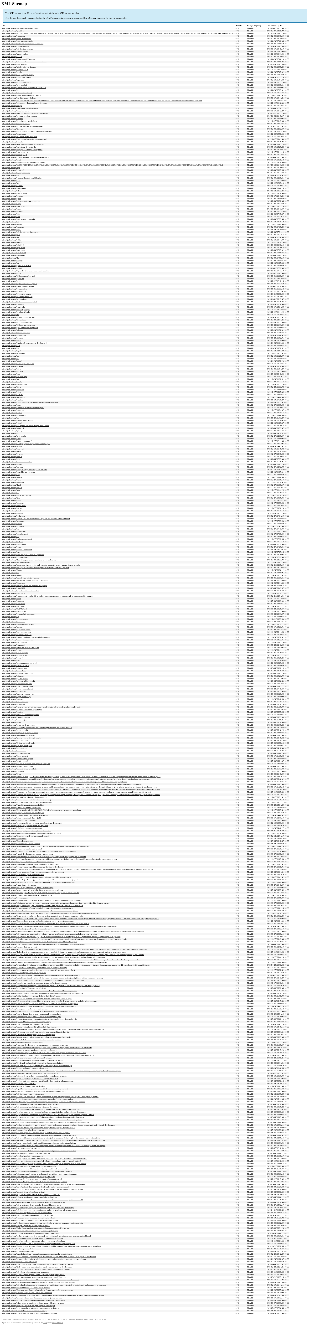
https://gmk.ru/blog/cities (11, 214)
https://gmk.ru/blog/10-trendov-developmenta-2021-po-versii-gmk (27, 895)
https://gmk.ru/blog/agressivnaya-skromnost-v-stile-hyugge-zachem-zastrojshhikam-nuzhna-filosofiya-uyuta (42, 993)
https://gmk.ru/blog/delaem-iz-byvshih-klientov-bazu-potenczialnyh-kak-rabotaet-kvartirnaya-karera (39, 991)
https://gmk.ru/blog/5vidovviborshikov (16, 82)
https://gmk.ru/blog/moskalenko (14, 506)
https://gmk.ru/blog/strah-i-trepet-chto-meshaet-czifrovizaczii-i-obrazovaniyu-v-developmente (37, 1267)
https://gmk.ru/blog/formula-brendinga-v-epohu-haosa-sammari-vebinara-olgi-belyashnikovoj (37, 1254)
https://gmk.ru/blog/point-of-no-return (16, 629)
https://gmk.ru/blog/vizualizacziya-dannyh (17, 420)
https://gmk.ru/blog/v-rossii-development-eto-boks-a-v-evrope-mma (27, 854)
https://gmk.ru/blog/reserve (12, 224)
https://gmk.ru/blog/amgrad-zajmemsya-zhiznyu (20, 733)
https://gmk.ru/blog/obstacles (12, 395)
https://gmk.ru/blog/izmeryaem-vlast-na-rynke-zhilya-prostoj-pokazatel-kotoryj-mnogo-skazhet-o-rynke (41, 565)
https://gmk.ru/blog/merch (11, 598)
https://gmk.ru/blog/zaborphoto (13, 255)
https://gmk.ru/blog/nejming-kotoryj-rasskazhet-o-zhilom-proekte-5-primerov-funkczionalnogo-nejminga (41, 900)
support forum (57, 1323)
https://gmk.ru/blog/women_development (17, 766)
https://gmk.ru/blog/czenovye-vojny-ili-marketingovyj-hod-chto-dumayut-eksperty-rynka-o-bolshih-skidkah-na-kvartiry (47, 1047)
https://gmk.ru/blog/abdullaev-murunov (16, 635)
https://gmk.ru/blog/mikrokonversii (15, 534)
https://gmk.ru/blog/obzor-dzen (13, 704)
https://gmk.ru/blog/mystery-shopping (16, 173)
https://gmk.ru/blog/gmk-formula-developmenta (20, 328)
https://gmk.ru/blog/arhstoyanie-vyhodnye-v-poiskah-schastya (25, 1009)
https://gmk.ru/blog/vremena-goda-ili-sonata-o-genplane (23, 555)
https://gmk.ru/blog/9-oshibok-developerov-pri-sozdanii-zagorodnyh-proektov (31, 1040)
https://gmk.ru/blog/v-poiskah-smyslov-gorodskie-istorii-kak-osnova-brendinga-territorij (35, 1089)
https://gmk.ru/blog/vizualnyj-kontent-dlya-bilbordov (22, 178)
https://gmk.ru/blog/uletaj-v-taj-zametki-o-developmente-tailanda (26, 1226)
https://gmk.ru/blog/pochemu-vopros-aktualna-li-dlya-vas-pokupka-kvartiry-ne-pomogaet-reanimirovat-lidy (42, 1223)
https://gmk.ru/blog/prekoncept (13, 206)
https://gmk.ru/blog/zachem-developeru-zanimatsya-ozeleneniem (26, 1153)
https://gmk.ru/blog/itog (11, 433)
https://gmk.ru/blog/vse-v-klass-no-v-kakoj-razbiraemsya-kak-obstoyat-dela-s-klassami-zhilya (37, 1066)
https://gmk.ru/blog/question (12, 196)
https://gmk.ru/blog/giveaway (13, 278)
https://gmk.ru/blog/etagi (11, 552)
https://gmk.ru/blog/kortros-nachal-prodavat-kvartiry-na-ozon (25, 815)
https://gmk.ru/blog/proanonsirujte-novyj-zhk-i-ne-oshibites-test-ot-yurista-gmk (31, 1017)
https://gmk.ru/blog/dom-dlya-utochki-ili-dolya (19, 121)
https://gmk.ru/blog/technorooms (14, 134)
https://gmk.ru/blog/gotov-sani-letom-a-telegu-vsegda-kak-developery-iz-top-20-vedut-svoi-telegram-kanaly (42, 1189)
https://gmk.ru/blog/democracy (13, 583)
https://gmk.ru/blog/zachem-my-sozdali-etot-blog (20, 28)
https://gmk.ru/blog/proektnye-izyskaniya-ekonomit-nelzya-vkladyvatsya (29, 1050)
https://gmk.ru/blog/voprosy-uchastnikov (17, 297)
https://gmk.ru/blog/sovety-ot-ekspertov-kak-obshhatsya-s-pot (25, 113)
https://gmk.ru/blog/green (11, 199)
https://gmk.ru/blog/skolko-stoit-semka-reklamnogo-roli (23, 144)
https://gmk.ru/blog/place (11, 500)
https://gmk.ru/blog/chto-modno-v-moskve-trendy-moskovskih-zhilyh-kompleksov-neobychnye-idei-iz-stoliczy (44, 857)
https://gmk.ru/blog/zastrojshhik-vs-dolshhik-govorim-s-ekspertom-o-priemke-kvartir (34, 1091)
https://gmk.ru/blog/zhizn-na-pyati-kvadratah (19, 1084)
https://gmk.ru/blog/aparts (11, 722)
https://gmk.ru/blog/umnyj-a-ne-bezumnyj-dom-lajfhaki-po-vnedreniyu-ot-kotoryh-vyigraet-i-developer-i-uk (43, 1117)
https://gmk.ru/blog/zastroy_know (14, 193)
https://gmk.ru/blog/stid (10, 315)
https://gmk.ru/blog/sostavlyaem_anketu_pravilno (20, 578)
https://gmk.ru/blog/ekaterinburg (14, 291)
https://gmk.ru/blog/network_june (14, 668)
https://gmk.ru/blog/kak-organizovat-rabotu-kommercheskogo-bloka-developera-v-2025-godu (37, 1264)
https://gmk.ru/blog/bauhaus (12, 513)
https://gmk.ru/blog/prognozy (13, 601)
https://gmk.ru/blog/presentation (14, 188)
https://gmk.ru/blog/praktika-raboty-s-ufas (17, 41)
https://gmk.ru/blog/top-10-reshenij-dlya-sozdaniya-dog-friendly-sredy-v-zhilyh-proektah (35, 1187)
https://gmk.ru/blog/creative (12, 211)
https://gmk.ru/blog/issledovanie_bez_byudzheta (20, 232)
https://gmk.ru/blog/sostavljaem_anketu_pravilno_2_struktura (25, 580)
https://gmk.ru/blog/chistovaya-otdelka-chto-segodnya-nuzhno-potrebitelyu (30, 1231)
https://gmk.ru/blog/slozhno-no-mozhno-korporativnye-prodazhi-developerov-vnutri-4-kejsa (37, 998)
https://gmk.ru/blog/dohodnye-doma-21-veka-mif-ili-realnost (25, 1068)
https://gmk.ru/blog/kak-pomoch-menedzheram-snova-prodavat (26, 1024)
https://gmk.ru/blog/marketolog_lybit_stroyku (19, 147)
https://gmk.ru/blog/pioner (11, 281)
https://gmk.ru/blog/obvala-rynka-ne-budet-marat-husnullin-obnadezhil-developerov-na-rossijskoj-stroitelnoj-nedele (45, 924)
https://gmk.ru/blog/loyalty (12, 351)
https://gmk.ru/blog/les (10, 418)
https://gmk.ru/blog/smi (10, 379)
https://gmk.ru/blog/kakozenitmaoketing (17, 93)
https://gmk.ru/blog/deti (10, 348)
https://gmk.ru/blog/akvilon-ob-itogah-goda (18, 743)
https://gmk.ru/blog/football (12, 361)
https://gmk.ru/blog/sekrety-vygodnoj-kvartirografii (21, 738)
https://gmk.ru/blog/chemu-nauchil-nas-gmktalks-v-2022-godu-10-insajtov (30, 1073)
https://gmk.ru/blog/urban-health (14, 611)
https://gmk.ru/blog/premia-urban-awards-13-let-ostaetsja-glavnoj (26, 800)
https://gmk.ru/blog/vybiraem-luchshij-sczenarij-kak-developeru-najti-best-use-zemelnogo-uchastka (39, 1135)
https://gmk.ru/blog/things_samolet (15, 756)
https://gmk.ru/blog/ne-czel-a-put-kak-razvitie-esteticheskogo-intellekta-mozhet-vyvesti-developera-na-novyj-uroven (45, 1122)
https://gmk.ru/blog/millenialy (13, 526)
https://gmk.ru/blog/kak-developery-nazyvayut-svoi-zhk (23, 1094)
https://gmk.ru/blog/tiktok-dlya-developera (18, 364)
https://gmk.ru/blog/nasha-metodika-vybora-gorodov (21, 201)
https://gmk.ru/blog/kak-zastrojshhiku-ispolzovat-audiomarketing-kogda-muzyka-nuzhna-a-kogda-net (40, 911)
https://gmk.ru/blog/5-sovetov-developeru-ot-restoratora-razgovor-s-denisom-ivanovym (35, 1045)
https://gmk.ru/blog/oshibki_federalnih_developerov (21, 807)
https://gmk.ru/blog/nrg (10, 617)
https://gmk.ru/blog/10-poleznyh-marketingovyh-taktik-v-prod (25, 157)
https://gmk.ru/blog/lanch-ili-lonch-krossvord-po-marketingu (24, 797)
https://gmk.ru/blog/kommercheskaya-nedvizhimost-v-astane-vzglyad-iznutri (30, 1233)
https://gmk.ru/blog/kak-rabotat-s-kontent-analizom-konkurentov (26, 1272)
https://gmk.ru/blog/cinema (12, 524)
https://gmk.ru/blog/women (12, 464)
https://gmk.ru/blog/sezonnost (13, 521)
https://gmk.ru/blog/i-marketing (13, 250)
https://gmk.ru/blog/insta (11, 374)
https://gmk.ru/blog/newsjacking (14, 335)
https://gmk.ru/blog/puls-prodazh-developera (18, 614)
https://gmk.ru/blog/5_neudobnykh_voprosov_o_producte (24, 973)
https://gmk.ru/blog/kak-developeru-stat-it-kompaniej (22, 828)
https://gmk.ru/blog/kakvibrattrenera (15, 46)
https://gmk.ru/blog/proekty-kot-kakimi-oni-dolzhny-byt (23, 813)
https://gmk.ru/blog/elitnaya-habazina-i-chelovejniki (21, 818)
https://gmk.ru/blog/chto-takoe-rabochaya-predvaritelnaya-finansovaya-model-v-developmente (37, 1290)
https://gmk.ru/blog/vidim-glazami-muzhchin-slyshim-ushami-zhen (27, 131)
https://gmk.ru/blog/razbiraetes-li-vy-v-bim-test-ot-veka (22, 1042)
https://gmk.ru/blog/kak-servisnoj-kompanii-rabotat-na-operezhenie (27, 1213)
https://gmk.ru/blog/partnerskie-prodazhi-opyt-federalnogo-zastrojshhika (29, 1166)
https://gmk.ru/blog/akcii (11, 346)
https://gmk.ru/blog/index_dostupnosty (16, 39)
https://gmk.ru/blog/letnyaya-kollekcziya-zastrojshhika (22, 149)
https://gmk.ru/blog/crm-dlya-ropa (14, 655)
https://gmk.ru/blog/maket (11, 209)
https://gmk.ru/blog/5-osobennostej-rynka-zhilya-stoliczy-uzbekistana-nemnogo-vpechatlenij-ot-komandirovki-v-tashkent (47, 596)
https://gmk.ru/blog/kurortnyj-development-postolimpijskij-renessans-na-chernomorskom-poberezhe (39, 1019)
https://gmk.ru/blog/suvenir (12, 242)
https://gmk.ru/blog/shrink (11, 485)
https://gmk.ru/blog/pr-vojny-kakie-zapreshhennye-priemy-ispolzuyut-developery (32, 867)
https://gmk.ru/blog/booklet (12, 57)
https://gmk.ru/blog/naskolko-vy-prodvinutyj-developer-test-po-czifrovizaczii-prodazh (34, 983)
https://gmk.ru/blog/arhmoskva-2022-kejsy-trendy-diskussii (24, 988)
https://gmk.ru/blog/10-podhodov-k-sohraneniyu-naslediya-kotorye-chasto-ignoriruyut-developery (39, 851)
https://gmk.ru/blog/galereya (12, 431)
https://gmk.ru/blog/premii (11, 660)
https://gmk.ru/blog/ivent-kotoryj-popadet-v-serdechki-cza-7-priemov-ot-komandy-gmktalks (36, 1037)
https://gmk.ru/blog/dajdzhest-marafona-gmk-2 (19, 284)
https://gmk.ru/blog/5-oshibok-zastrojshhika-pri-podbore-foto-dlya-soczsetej (30, 864)
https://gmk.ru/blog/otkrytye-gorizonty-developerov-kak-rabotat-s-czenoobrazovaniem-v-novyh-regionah (41, 1161)
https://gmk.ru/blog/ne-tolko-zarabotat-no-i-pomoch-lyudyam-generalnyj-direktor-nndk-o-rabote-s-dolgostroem (44, 1112)
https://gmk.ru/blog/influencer (13, 676)
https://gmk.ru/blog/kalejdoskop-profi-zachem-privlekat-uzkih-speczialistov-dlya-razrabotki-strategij (39, 1174)
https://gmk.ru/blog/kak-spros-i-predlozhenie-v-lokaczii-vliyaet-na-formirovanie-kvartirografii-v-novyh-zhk (42, 1200)
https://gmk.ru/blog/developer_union (15, 666)
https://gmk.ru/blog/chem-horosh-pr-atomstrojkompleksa (23, 875)
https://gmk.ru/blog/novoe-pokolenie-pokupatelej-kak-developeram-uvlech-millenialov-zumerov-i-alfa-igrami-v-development (49, 1256)
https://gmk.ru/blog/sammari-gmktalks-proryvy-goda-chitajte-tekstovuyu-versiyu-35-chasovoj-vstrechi (40, 893)
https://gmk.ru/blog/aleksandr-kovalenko (17, 684)
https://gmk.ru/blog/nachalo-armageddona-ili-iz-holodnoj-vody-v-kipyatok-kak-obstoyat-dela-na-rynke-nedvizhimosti (46, 1236)
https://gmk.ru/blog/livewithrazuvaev (15, 619)
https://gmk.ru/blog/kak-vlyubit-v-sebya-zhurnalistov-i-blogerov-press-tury (30, 402)
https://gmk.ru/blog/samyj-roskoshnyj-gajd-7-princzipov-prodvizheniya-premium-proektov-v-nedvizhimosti (42, 906)
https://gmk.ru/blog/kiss (10, 529)
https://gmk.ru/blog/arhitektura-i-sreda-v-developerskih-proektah (26, 1287)
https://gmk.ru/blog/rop (10, 263)
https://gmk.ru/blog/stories (11, 451)
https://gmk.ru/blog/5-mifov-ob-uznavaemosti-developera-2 (24, 343)
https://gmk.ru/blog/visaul (11, 229)
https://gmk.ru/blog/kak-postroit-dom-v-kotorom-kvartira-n (24, 62)
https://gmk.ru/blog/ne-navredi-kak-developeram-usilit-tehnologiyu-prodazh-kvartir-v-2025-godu (38, 1282)
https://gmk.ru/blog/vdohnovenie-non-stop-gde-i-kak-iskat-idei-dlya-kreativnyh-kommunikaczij (38, 1081)
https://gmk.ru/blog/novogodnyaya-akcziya (18, 75)
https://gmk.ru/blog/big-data (12, 371)
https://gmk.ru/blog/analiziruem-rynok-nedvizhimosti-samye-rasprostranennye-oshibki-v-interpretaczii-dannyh (43, 1102)
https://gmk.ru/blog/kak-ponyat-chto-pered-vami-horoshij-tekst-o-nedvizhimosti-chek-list (35, 1032)
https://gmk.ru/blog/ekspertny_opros (15, 111)
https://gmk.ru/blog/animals (12, 268)
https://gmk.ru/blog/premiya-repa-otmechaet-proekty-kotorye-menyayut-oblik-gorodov (34, 1277)
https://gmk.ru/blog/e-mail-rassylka (15, 653)
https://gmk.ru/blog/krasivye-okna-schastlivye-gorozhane (23, 1130)
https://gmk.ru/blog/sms (10, 237)
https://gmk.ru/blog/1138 (11, 180)
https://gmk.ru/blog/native (11, 369)
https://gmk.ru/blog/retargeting (13, 353)
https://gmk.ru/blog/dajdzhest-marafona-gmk (18, 276)
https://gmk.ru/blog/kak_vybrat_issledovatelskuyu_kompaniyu (25, 426)
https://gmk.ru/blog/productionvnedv (16, 51)
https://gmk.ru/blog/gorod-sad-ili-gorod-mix (18, 725)
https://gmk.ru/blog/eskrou (12, 508)
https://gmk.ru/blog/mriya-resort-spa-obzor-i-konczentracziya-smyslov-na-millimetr (33, 872)
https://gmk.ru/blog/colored (12, 446)
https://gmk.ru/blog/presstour (12, 400)
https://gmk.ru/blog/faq (10, 356)
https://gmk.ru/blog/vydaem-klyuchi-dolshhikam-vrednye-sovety (26, 1022)
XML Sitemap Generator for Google (99, 18)
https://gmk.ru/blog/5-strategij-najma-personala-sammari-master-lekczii (28, 1218)
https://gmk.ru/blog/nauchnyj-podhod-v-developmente (22, 1156)
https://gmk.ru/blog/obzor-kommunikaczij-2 (18, 317)
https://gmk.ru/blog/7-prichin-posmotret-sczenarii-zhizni (23, 805)
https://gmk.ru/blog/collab (11, 511)
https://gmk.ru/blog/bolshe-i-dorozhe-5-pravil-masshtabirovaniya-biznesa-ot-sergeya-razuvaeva (37, 908)
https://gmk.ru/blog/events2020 (13, 588)
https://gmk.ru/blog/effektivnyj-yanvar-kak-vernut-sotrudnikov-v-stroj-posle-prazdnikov (35, 1076)
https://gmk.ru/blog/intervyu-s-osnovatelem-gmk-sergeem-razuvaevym (28, 1306)
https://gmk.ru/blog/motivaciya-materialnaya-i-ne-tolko (22, 126)
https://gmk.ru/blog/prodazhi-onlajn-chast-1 (18, 624)
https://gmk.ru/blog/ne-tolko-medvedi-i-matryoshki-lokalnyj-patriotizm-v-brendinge (33, 1241)
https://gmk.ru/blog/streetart (12, 477)
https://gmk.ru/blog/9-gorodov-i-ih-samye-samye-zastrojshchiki (25, 271)
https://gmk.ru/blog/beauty (12, 382)
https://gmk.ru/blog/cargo (11, 204)
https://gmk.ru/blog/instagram (13, 410)
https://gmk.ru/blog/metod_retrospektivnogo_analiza (21, 95)
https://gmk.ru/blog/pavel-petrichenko (16, 312)
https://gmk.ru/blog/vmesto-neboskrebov (17, 549)
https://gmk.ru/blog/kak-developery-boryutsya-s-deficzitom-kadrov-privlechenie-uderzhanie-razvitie (39, 1210)
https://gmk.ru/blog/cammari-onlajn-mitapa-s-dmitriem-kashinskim (27, 1293)
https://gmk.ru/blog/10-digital (13, 170)
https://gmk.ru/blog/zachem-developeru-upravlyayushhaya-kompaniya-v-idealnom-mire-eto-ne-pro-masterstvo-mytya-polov (48, 1055)
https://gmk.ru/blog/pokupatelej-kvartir (16, 294)
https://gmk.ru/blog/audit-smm (13, 699)
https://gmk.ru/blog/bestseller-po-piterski (17, 495)
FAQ (45, 1323)
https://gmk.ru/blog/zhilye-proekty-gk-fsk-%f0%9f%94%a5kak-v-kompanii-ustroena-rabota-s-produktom (41, 810)
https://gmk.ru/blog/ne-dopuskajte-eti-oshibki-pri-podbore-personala (27, 1215)
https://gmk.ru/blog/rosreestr (12, 467)
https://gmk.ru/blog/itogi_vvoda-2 (14, 85)
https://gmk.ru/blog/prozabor (12, 119)
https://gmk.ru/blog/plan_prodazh (14, 64)
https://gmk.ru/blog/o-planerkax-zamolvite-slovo (20, 108)
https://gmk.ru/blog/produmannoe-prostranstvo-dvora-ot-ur (24, 88)
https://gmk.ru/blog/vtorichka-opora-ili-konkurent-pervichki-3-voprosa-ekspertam (32, 1060)
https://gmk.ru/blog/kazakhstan (13, 604)
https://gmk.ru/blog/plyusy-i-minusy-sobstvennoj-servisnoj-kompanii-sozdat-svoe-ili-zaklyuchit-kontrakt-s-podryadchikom (48, 1115)
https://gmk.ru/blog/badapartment (14, 384)
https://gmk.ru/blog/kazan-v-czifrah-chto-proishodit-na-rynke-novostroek (29, 1313)
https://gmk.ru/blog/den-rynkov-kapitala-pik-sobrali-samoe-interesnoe (28, 862)
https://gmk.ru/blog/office (11, 191)
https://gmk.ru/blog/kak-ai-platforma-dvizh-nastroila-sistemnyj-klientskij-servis (31, 1205)
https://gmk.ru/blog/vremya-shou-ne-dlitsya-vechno (21, 1148)
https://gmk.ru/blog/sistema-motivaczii (16, 333)
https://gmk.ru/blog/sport (11, 490)
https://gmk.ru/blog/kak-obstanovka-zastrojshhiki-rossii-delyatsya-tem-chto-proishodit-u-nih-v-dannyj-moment (43, 944)
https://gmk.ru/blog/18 (10, 493)
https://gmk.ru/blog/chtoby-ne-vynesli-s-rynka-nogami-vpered (25, 836)
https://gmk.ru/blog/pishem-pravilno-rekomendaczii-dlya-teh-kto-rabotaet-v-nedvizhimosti (36, 518)
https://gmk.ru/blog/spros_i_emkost (15, 54)
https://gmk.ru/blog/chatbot (12, 570)
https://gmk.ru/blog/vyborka (12, 142)
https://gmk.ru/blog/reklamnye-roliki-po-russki (19, 137)
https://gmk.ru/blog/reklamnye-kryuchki (17, 562)
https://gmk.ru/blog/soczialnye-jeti (14, 155)
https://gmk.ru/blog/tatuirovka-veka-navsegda (19, 820)
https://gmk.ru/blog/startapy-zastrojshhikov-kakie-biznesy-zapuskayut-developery (32, 890)
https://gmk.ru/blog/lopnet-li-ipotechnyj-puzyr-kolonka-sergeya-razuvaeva (30, 1078)
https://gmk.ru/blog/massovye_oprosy (16, 124)
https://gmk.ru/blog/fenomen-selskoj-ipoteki (18, 681)
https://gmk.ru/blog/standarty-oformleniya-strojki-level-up (23, 1086)
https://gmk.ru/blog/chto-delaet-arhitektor (17, 841)
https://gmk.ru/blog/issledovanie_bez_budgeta (19, 67)
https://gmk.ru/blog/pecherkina (13, 516)
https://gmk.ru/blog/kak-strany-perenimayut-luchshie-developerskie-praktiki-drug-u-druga (36, 1269)
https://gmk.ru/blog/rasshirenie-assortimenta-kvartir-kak (22, 44)
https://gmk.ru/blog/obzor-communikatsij (17, 689)
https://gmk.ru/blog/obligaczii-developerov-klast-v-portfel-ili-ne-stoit (27, 802)
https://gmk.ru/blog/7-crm (11, 480)
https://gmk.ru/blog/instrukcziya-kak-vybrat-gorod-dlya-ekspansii (26, 637)
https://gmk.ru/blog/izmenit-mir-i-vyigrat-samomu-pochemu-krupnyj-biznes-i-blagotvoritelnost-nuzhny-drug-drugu (45, 846)
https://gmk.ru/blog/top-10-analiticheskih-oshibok (20, 591)
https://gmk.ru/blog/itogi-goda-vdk (15, 740)
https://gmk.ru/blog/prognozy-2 (14, 645)
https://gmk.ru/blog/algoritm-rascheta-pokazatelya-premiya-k (24, 139)
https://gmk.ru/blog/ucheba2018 (14, 253)
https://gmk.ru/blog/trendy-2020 (14, 593)
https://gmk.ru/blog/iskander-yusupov (16, 309)
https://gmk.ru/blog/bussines (12, 366)
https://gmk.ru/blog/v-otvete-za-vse (15, 152)
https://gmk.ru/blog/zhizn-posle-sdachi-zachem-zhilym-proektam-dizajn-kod (30, 1104)
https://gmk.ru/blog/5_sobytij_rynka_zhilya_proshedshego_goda (26, 444)
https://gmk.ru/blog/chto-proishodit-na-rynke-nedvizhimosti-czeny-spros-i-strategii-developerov (38, 921)
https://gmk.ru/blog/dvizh (11, 774)
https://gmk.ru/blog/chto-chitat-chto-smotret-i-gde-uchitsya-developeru (28, 1176)
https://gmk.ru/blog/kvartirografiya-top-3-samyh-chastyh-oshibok (26, 831)
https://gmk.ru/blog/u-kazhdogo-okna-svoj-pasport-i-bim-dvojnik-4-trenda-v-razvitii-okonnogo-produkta (41, 880)
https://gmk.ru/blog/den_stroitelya (14, 377)
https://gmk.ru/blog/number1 (12, 186)
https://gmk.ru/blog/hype (11, 459)
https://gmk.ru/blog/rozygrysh (13, 428)
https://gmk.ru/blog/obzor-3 (12, 658)
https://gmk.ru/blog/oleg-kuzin (13, 307)
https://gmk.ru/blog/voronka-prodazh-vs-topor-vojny (22, 709)
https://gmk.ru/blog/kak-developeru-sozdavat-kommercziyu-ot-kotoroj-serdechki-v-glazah (36, 1133)
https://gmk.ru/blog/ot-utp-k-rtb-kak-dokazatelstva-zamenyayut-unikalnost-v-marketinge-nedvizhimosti (40, 1280)
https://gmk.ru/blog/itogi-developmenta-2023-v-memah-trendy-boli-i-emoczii (31, 1195)
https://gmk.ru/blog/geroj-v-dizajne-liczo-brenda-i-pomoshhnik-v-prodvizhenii (31, 1014)
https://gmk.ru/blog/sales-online (13, 622)
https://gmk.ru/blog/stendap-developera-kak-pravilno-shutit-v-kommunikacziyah (32, 1179)
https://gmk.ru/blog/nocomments (14, 415)
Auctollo (122, 18)
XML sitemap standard (69, 13)
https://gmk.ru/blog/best (11, 475)
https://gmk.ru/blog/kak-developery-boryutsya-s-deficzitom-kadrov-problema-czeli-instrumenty (38, 1207)
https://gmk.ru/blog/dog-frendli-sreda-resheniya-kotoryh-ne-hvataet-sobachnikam (32, 1063)
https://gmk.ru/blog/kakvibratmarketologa (17, 49)
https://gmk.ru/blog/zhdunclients (14, 320)
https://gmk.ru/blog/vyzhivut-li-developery (18, 1251)
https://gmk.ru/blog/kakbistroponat (15, 69)
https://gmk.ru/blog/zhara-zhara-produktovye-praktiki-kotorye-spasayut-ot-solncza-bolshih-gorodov (39, 1011)
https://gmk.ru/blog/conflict (12, 413)
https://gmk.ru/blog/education (13, 389)
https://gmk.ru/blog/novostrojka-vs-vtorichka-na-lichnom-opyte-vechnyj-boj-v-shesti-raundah (37, 727)
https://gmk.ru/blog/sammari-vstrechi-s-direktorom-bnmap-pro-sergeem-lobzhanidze (33, 1300)
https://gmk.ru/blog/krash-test (13, 771)
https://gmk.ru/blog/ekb (10, 175)
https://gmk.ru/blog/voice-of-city (14, 671)
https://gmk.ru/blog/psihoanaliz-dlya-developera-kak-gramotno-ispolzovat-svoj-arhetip (34, 1182)
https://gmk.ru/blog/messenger (13, 227)
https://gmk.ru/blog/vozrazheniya (14, 289)
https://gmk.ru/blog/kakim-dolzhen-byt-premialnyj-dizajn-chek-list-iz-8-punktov (32, 996)
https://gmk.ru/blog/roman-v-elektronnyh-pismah (20, 715)
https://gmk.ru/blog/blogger (12, 260)
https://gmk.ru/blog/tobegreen (13, 503)
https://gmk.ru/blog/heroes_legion (14, 720)
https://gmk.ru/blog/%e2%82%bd (14, 609)
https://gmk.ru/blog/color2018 (13, 245)
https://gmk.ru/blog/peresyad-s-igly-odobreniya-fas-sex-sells (24, 469)
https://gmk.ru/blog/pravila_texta (14, 751)
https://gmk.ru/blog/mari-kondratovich (16, 632)
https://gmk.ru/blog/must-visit (13, 449)
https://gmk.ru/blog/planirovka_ (14, 36)
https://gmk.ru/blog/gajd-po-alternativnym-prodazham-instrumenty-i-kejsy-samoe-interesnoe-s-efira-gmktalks (43, 980)
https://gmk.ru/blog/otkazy (12, 547)
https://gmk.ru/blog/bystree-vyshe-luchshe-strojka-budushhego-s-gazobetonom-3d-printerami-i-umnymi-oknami (44, 1259)
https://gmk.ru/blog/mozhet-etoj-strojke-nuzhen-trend (22, 849)
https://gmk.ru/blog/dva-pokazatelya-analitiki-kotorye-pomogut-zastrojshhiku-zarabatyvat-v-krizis (38, 970)
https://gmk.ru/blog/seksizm (12, 575)
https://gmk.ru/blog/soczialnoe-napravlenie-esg (19, 1262)
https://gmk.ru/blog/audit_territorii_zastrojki (18, 219)
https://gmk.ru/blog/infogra (12, 106)
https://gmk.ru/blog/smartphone (13, 397)
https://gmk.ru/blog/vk (10, 358)
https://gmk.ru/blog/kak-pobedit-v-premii (17, 686)
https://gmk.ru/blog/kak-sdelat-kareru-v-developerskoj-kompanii (26, 764)
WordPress (50, 18)
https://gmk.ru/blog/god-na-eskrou (15, 678)
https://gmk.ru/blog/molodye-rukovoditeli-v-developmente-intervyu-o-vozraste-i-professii (35, 568)
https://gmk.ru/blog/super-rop (13, 80)
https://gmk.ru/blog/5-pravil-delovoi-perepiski (19, 885)
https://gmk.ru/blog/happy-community (16, 697)
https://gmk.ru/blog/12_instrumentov (15, 898)
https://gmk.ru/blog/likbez (11, 387)
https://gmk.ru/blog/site (10, 258)
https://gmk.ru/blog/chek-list (12, 542)
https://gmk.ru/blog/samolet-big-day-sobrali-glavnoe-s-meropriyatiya (27, 887)
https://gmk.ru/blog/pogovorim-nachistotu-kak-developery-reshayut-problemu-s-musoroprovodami (39, 1151)
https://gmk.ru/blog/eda (10, 537)
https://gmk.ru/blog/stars (11, 498)
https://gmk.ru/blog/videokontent (14, 838)
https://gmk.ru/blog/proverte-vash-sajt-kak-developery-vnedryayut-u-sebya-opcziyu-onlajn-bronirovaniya (41, 707)
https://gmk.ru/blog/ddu (11, 90)
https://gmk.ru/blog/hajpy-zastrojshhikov (17, 462)
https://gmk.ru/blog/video (11, 392)
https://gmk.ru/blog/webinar (12, 627)
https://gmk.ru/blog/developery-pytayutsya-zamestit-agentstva (25, 826)
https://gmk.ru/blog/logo (11, 168)
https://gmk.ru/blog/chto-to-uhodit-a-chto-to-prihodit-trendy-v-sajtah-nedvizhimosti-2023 (35, 1169)
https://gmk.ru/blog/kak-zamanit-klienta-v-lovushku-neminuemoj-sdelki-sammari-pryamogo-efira (38, 1244)
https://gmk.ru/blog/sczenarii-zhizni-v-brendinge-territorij (23, 1192)
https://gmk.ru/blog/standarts (12, 129)
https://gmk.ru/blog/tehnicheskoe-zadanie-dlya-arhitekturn (23, 162)
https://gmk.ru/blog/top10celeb (13, 248)
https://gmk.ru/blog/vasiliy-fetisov (14, 642)
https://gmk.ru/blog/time (11, 217)
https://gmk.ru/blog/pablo (11, 240)
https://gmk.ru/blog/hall (10, 222)
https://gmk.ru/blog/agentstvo (13, 31)
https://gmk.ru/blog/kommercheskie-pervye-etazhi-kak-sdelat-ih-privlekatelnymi (32, 823)
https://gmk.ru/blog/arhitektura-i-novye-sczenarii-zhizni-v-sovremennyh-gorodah (32, 1238)
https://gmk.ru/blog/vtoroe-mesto (14, 691)
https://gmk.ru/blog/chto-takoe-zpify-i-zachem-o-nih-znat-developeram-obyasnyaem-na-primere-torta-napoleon (44, 1053)
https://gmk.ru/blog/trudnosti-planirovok (17, 539)
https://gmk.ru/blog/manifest (12, 712)
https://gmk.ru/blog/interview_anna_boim (17, 673)
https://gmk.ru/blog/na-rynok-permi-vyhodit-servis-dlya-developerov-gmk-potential (33, 1275)
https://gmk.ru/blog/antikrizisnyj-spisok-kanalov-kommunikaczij (26, 929)
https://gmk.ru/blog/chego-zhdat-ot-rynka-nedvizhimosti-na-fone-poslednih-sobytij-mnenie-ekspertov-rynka (42, 916)
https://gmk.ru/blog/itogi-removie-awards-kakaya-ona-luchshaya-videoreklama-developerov (36, 877)
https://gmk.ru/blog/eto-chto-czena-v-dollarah (19, 98)
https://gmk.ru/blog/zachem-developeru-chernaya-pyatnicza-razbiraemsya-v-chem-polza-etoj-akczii (39, 1006)
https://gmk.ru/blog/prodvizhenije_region (17, 758)
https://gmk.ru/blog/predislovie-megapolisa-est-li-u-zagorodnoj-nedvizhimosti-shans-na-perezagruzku (40, 1004)
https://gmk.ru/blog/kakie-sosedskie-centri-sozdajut (21, 844)
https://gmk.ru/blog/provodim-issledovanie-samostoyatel (23, 408)
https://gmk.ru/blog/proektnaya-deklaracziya (18, 59)
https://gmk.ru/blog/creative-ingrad (15, 761)
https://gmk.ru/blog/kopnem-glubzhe (15, 557)
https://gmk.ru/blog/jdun (11, 235)
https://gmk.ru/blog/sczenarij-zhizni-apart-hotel (19, 769)
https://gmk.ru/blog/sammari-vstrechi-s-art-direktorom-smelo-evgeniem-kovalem (32, 1298)
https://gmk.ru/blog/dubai (11, 273)
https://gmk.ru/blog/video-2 (12, 423)
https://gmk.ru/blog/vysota (11, 650)
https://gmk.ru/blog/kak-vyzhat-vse (15, 702)
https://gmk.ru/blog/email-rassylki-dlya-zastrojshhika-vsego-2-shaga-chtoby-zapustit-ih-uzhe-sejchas (39, 942)
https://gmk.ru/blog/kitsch (11, 405)
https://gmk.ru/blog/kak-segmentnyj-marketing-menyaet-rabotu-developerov (30, 1107)
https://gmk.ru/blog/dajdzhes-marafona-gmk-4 (19, 325)
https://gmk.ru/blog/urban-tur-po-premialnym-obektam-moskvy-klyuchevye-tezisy (33, 1303)
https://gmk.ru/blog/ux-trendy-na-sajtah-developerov (21, 1249)
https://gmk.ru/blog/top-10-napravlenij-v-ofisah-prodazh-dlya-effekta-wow (30, 1220)
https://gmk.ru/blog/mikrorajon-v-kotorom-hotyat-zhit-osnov (25, 103)
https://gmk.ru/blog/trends (11, 340)
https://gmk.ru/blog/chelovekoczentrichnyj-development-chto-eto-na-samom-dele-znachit (35, 1228)
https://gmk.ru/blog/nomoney (13, 338)
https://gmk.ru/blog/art (10, 573)
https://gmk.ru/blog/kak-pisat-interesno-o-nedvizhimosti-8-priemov (27, 1058)
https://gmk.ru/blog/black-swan (13, 606)
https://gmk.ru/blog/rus (10, 183)
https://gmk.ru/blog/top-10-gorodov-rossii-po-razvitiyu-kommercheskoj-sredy (31, 1308)
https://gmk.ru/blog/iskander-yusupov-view (18, 694)
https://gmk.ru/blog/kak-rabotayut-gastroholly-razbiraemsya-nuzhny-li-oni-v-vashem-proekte (37, 1171)
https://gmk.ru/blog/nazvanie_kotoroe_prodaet (19, 947)
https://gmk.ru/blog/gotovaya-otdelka (16, 753)
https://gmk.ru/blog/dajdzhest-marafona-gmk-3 (19, 302)
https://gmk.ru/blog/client (11, 160)
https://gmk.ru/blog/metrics (12, 457)
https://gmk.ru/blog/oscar (11, 438)
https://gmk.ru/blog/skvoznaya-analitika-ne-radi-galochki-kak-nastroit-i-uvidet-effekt (34, 1202)
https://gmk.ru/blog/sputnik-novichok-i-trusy (18, 735)
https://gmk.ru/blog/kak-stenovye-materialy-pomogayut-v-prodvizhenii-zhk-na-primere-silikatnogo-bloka (41, 1109)
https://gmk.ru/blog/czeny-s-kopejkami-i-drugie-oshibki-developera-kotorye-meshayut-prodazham (39, 1143)
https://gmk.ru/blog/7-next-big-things (16, 717)
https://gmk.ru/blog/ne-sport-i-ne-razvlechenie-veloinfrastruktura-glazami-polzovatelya (34, 967)
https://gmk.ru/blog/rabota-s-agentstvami (17, 322)
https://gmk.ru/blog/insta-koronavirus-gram (18, 286)
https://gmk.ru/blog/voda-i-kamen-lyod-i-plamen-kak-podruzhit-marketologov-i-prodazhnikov (37, 1099)
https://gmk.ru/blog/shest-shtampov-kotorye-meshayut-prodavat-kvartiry (29, 560)
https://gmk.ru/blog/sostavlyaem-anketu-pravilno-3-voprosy (24, 586)
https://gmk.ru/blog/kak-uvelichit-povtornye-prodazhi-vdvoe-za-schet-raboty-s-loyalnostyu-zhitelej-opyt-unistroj (44, 1164)
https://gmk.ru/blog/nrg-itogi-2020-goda (17, 746)
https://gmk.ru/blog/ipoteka (12, 72)
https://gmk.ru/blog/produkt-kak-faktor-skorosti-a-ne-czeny (24, 1311)
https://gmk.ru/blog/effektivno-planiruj (16, 77)
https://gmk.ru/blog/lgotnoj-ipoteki (15, 730)
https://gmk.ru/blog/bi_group (13, 454)
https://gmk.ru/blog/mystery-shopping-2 (17, 441)
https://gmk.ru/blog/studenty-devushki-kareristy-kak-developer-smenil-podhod (31, 833)
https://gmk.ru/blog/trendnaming (14, 544)
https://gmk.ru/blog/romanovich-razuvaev (17, 640)
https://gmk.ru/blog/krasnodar (13, 304)
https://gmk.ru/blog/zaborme (12, 330)
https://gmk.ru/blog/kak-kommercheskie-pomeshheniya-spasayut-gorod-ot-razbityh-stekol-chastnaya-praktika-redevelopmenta (49, 1001)
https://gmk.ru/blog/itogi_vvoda (14, 436)
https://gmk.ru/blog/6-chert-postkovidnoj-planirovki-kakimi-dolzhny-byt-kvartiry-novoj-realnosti (38, 882)
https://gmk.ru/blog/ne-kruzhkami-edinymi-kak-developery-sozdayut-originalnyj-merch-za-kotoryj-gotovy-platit (44, 1184)
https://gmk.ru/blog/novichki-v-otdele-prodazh (19, 116)
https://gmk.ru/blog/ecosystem (13, 482)
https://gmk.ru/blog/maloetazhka (14, 531)
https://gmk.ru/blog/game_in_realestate (16, 266)
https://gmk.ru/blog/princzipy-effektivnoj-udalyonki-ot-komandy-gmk (28, 1035)
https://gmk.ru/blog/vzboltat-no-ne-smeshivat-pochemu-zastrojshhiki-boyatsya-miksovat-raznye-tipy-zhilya (42, 1120)
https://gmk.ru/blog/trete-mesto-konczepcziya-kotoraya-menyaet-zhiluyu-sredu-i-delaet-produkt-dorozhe (41, 975)
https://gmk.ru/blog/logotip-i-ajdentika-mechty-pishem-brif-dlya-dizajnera (29, 1027)
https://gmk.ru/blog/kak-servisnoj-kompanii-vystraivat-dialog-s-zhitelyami (29, 1197)
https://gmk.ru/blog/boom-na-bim (14, 748)
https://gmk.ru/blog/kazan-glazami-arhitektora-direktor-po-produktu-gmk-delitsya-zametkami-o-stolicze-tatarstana (44, 1158)
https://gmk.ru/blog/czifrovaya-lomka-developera (20, 648)
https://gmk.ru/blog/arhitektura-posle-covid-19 (19, 663)
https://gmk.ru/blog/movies (12, 488)
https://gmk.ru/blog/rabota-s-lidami (15, 299)
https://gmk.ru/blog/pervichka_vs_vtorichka (18, 472)
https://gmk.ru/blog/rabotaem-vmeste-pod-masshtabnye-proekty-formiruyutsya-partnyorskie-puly (38, 1127)
